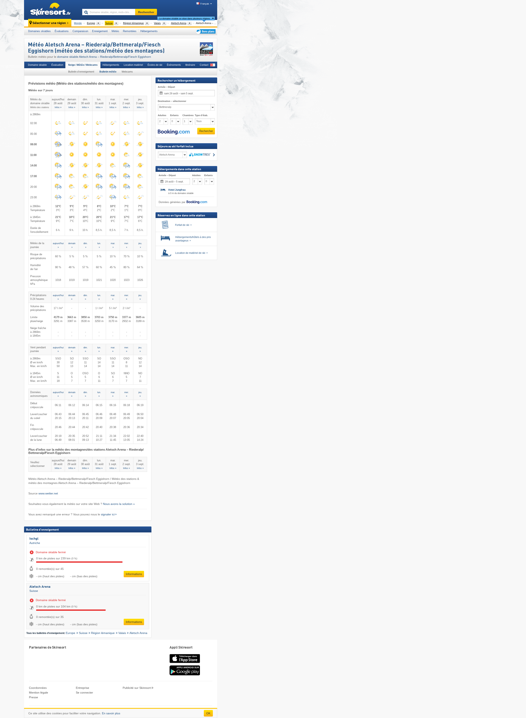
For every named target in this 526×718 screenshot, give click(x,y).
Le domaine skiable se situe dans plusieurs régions (184, 18)
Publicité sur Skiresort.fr (138, 687)
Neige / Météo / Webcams (83, 64)
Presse (33, 697)
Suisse (33, 590)
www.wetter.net (48, 493)
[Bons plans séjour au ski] (205, 31)
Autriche (34, 543)
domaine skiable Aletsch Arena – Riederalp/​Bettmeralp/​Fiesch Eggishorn (104, 56)
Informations (134, 574)
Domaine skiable (37, 64)
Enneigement (100, 31)
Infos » (58, 107)
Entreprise (82, 687)
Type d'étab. (201, 115)
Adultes (162, 115)
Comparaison (80, 31)
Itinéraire (190, 64)
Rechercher (206, 131)
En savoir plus (111, 713)
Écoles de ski (155, 64)
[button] (174, 132)
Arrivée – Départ (166, 87)
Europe (70, 633)
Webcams (127, 71)
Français (204, 3)
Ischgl (33, 538)
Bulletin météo (107, 71)
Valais (122, 633)
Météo (115, 31)
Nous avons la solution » (119, 504)
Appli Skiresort (181, 647)
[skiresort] (51, 10)
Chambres (187, 115)
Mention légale (38, 692)
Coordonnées (38, 687)
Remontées (129, 31)
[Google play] (185, 674)
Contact (204, 64)
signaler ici (108, 514)
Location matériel (133, 64)
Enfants (174, 115)
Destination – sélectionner (172, 101)
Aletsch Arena (40, 587)
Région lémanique (103, 633)
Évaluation (57, 64)
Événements (174, 64)
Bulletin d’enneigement (81, 71)
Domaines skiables (39, 31)
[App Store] (185, 663)
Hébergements (149, 31)
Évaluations (62, 31)
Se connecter (84, 692)
